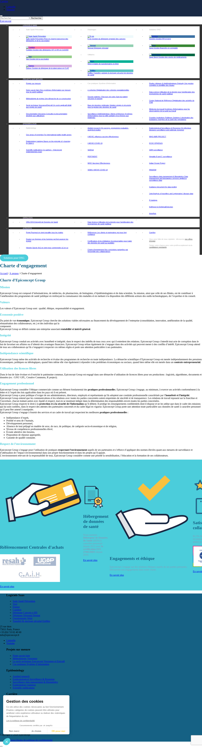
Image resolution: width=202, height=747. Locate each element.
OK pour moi (58, 731)
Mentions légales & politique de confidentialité (29, 740)
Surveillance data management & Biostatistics (35, 682)
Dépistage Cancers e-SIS (25, 612)
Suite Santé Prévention (24, 601)
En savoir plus (7, 586)
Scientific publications (24, 687)
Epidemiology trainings (24, 685)
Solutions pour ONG (14, 258)
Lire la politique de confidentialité (20, 721)
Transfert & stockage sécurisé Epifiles (31, 621)
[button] (6, 741)
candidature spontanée (158, 247)
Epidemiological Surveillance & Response (34, 679)
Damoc (16, 607)
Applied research (21, 676)
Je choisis (36, 731)
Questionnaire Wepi (22, 618)
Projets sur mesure (33, 83)
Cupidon (17, 609)
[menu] (1, 15)
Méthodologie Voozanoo (25, 658)
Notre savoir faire (21, 655)
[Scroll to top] (1, 746)
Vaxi (15, 604)
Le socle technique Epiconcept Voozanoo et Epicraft (39, 661)
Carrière (4, 1)
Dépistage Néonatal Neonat (26, 615)
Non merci (14, 731)
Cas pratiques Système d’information (31, 664)
